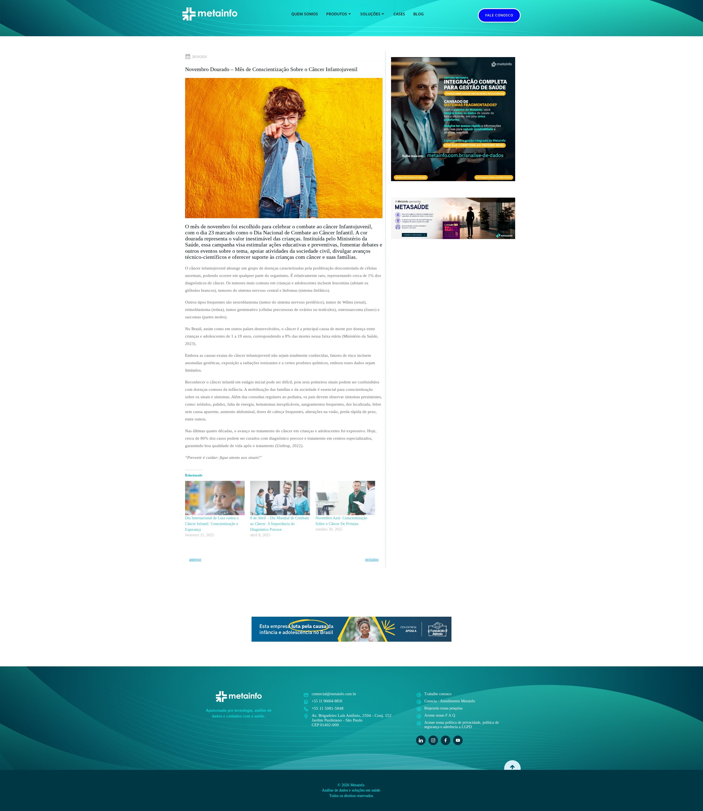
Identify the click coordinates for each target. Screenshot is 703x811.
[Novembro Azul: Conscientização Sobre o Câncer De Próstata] (345, 498)
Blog (418, 13)
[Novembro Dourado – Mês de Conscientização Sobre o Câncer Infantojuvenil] (284, 148)
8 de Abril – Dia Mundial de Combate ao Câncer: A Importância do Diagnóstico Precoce (279, 524)
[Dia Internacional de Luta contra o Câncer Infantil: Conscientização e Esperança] (215, 498)
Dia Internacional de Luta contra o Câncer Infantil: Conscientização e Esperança (212, 524)
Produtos (336, 13)
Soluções (370, 13)
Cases (399, 13)
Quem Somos (304, 13)
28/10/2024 (199, 57)
